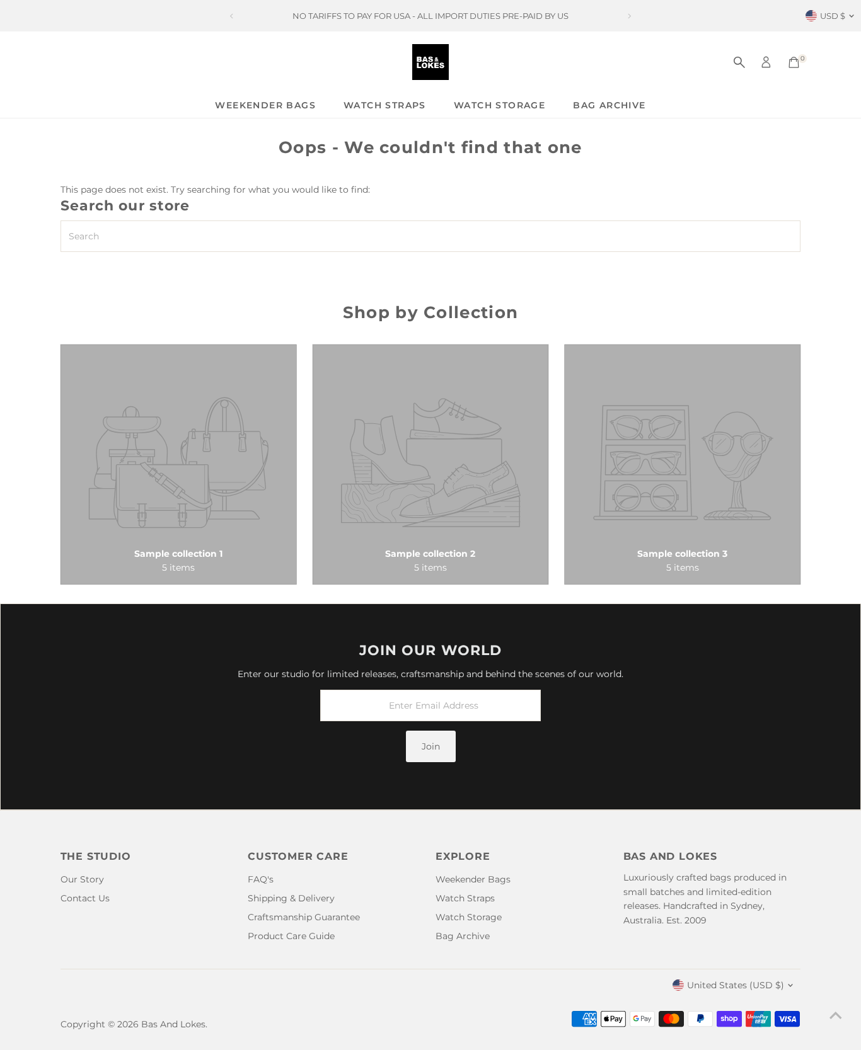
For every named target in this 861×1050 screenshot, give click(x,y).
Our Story (82, 879)
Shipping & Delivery (291, 898)
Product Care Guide (291, 936)
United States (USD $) (735, 985)
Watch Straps (385, 105)
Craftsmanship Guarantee (304, 917)
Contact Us (85, 898)
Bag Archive (609, 105)
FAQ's (261, 879)
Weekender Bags (265, 105)
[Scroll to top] (835, 1015)
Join (431, 746)
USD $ (832, 16)
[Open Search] (739, 62)
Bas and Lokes (173, 1024)
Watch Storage (499, 105)
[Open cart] (793, 62)
